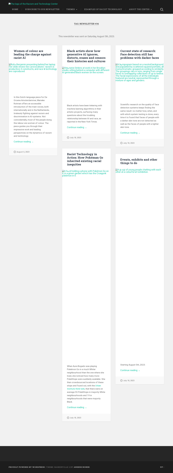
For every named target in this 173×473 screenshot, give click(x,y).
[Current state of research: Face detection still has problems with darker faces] (140, 80)
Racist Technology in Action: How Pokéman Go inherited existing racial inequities (85, 159)
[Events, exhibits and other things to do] (140, 263)
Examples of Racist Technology (103, 9)
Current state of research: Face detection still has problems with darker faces (139, 54)
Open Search (161, 9)
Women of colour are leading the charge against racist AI (32, 54)
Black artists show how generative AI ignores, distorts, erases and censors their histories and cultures (86, 56)
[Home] (33, 4)
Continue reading (27, 141)
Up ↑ (162, 467)
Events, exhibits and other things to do (138, 161)
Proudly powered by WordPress (27, 467)
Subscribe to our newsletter (42, 9)
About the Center (139, 9)
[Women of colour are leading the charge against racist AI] (33, 77)
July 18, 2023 (75, 138)
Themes (70, 9)
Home (15, 9)
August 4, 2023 (23, 152)
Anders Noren (82, 467)
